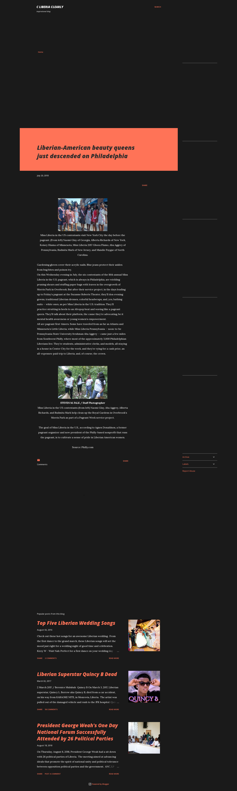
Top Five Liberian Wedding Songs (76, 622)
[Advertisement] (99, 32)
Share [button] (144, 185)
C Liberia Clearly (50, 7)
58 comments (51, 709)
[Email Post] (38, 461)
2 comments (51, 658)
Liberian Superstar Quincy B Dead (77, 674)
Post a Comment (53, 774)
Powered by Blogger (100, 784)
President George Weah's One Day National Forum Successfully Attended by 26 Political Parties (77, 732)
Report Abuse (188, 471)
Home (40, 52)
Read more (114, 658)
